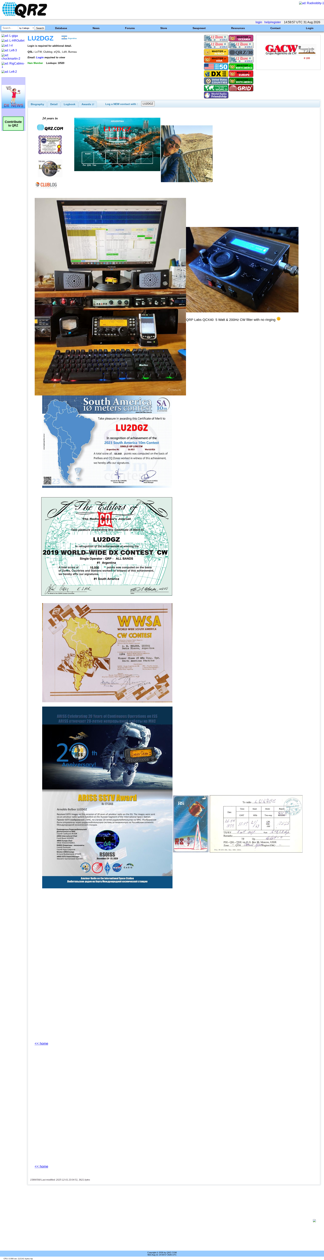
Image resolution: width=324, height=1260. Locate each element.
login (259, 22)
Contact (275, 28)
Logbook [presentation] (69, 104)
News (96, 28)
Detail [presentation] (54, 104)
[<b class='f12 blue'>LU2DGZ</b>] (288, 68)
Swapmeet (199, 28)
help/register (272, 22)
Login (310, 28)
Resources (238, 28)
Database (61, 28)
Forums (130, 28)
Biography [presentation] (37, 104)
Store (163, 28)
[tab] (37, 104)
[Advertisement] (170, 1220)
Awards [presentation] (88, 104)
